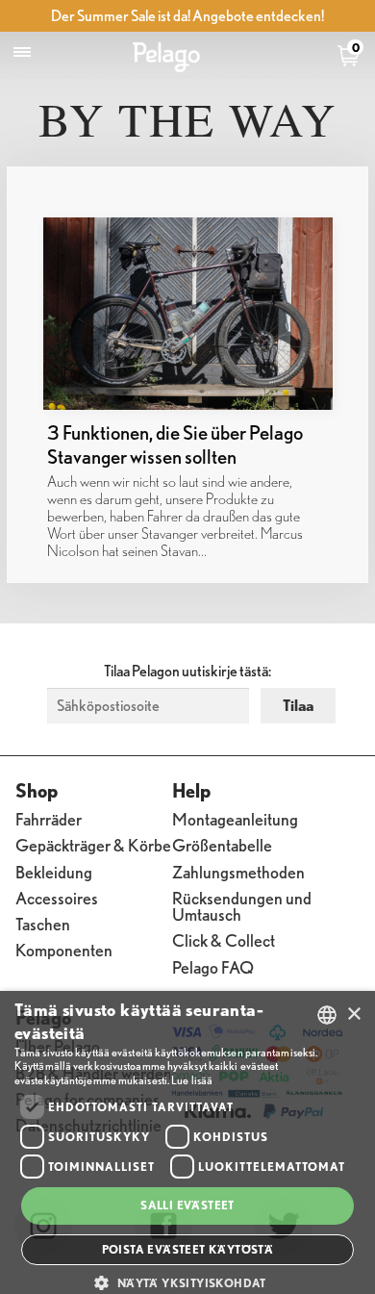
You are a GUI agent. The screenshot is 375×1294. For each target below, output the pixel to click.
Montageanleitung (235, 818)
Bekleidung (53, 871)
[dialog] (187, 1142)
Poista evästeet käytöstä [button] (188, 1249)
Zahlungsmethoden (238, 871)
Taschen (42, 923)
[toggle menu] (22, 52)
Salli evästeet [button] (187, 1205)
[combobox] (327, 1015)
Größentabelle (222, 844)
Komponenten (63, 949)
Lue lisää (191, 1080)
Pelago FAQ (213, 966)
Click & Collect (223, 939)
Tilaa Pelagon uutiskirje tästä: (187, 670)
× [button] (353, 1014)
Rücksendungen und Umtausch (242, 906)
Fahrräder (48, 818)
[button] (187, 1282)
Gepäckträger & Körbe (93, 844)
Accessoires (56, 897)
